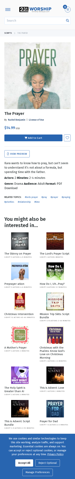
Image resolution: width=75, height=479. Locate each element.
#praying (66, 197)
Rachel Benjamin (16, 120)
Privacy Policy (55, 454)
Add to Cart (35, 138)
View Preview (18, 153)
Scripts (8, 33)
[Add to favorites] (67, 138)
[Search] (67, 20)
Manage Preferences (37, 472)
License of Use (36, 120)
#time (37, 202)
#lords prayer (31, 197)
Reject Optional (47, 463)
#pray (44, 197)
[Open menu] (7, 9)
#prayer (54, 197)
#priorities (9, 202)
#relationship (24, 202)
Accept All (24, 463)
